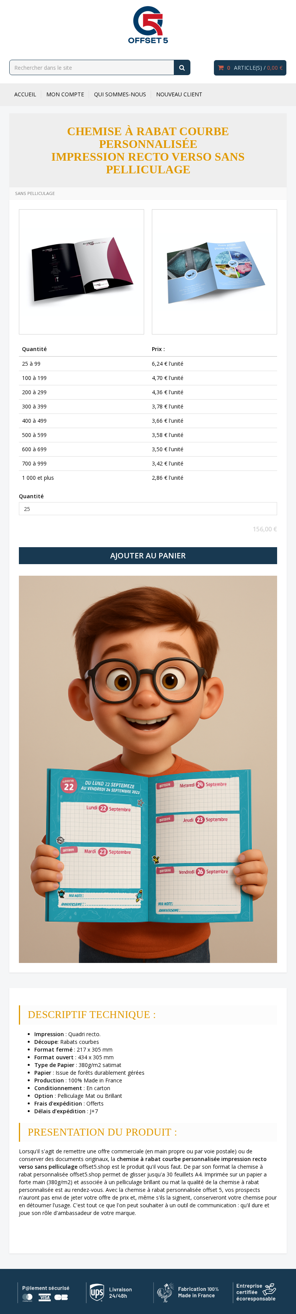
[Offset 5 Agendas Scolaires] (148, 24)
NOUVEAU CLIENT (179, 94)
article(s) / (255, 67)
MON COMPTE (65, 94)
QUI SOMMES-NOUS (120, 94)
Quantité (31, 496)
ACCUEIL (25, 94)
